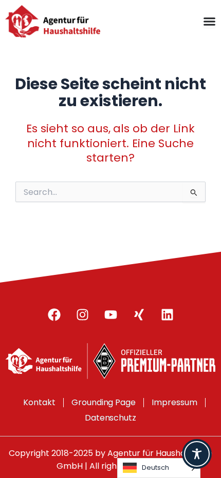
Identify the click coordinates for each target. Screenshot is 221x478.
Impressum (174, 402)
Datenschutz (111, 418)
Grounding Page (103, 402)
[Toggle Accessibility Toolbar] (197, 454)
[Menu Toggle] (209, 21)
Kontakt (39, 402)
